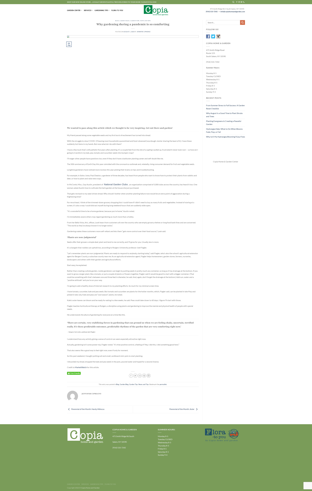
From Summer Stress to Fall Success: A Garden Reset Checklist (225, 107)
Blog (117, 21)
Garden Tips (134, 21)
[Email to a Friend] (140, 376)
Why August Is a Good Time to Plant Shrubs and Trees (224, 114)
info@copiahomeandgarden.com (232, 12)
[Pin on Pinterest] (144, 376)
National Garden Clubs (116, 184)
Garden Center (73, 10)
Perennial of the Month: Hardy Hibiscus (87, 409)
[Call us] (243, 2)
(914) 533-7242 (212, 12)
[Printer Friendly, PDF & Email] (74, 373)
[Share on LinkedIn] (149, 376)
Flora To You (117, 10)
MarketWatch (81, 367)
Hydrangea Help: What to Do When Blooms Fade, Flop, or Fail (224, 130)
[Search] (233, 2)
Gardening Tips (101, 10)
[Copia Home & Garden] (156, 10)
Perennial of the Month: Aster (182, 409)
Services (87, 10)
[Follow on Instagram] (239, 2)
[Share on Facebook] (131, 376)
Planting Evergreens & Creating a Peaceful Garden (223, 122)
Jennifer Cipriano (144, 31)
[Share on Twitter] (135, 376)
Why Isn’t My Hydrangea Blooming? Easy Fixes (225, 137)
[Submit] (242, 22)
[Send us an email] (241, 2)
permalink (163, 384)
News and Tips (145, 21)
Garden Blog (125, 21)
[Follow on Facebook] (237, 2)
